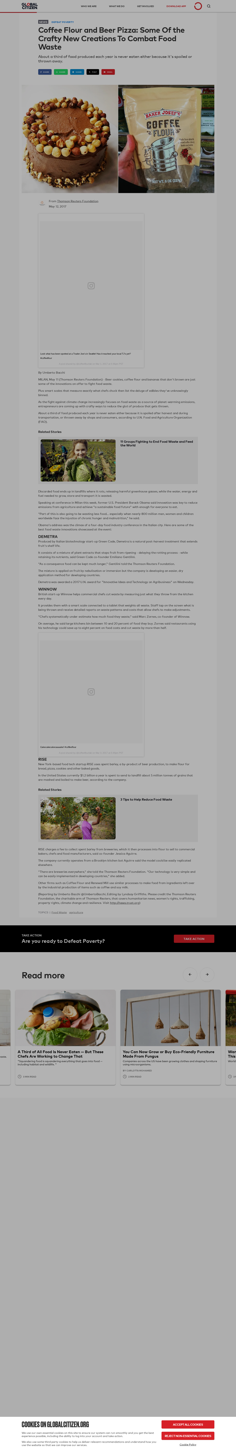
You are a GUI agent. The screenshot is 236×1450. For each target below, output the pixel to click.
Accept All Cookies (188, 1424)
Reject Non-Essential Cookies (188, 1436)
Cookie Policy (188, 1444)
